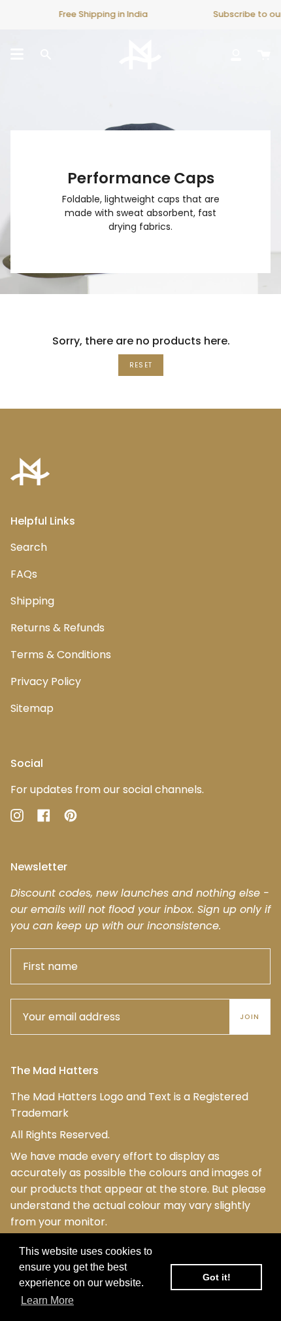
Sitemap (32, 708)
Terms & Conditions (60, 654)
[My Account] (236, 54)
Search (28, 547)
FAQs (23, 574)
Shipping (32, 600)
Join (249, 1017)
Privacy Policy (45, 681)
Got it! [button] (217, 1277)
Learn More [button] (47, 1300)
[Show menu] (17, 54)
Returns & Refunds (57, 627)
